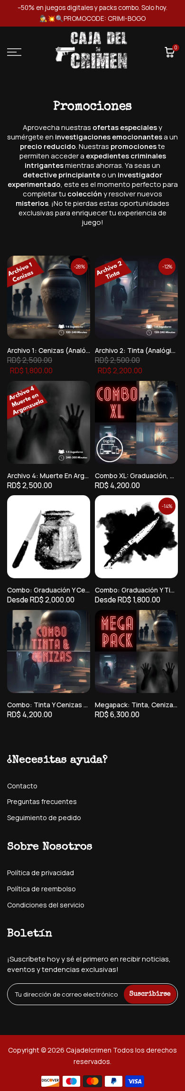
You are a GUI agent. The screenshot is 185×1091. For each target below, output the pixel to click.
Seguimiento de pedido (44, 817)
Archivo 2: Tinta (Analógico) (138, 350)
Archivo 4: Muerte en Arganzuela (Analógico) (77, 475)
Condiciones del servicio (45, 904)
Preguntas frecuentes (42, 801)
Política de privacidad (40, 872)
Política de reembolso (41, 888)
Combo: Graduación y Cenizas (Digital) (68, 589)
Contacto (22, 785)
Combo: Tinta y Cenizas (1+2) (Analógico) (72, 704)
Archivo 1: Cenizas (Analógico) (54, 350)
